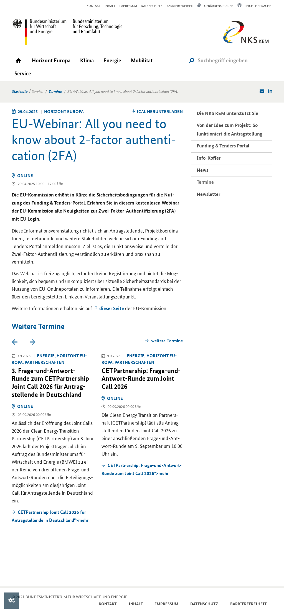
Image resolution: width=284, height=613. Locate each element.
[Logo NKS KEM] (244, 34)
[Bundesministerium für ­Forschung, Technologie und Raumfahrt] (95, 32)
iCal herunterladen (160, 111)
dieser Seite (111, 308)
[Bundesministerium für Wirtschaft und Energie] (39, 32)
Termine (55, 91)
